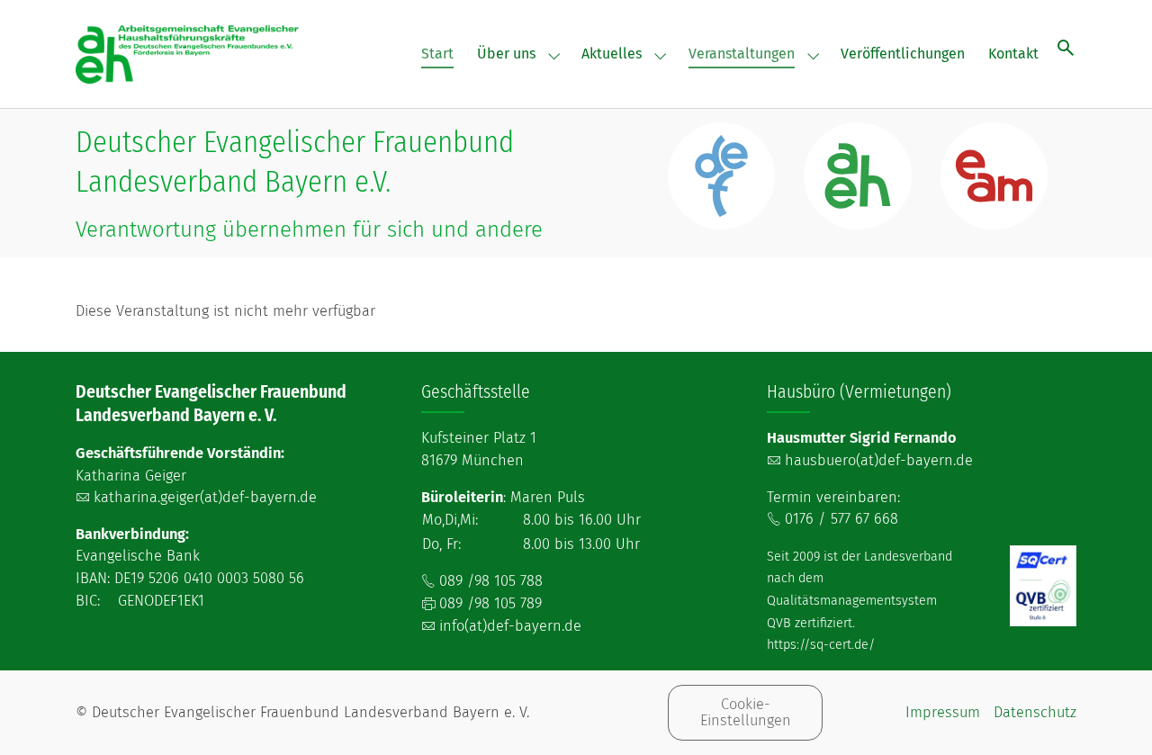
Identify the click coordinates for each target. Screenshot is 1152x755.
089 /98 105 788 (491, 580)
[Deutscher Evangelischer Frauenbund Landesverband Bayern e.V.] (189, 53)
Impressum (942, 712)
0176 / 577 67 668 (841, 518)
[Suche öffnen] (1065, 47)
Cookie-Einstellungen (745, 712)
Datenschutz (1035, 712)
